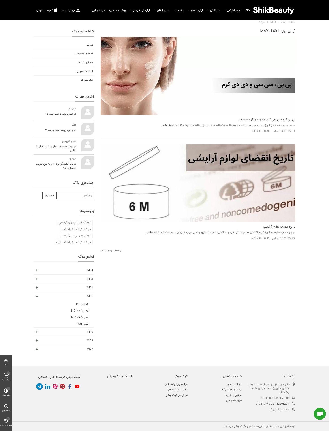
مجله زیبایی (98, 10)
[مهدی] (87, 162)
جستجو (49, 195)
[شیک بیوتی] (273, 10)
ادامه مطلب (168, 125)
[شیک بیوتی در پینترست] (62, 386)
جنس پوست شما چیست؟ (59, 114)
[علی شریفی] (87, 145)
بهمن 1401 (82, 324)
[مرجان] (87, 112)
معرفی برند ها (85, 62)
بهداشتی (215, 10)
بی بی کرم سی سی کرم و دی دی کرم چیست (267, 119)
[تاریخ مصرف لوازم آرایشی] (198, 183)
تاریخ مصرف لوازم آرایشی (279, 227)
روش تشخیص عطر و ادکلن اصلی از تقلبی (56, 148)
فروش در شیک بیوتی (176, 395)
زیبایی (275, 131)
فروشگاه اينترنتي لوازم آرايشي (75, 222)
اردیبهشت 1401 (79, 310)
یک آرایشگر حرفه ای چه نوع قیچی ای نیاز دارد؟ (56, 166)
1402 (90, 287)
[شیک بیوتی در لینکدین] (47, 386)
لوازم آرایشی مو (141, 10)
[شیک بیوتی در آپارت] (55, 386)
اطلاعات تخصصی (83, 53)
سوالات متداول (234, 384)
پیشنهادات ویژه (117, 10)
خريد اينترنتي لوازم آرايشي (76, 229)
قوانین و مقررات (233, 395)
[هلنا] (87, 129)
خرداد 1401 (81, 304)
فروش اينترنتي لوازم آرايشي (75, 235)
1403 (90, 279)
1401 (90, 296)
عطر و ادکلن (163, 10)
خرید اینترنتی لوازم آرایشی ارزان (73, 242)
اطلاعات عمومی (85, 71)
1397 (90, 349)
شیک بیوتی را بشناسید (176, 384)
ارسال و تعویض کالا (231, 390)
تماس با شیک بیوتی (177, 390)
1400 (90, 332)
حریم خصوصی (234, 400)
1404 (90, 270)
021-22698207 (280, 403)
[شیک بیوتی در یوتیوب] (77, 386)
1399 (90, 340)
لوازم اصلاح (197, 10)
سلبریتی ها (87, 80)
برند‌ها (180, 10)
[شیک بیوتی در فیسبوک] (69, 386)
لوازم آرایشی (233, 10)
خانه (247, 10)
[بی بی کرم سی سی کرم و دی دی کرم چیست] (198, 76)
